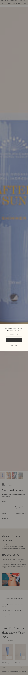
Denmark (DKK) (14, 335)
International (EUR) (14, 340)
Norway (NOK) (14, 346)
